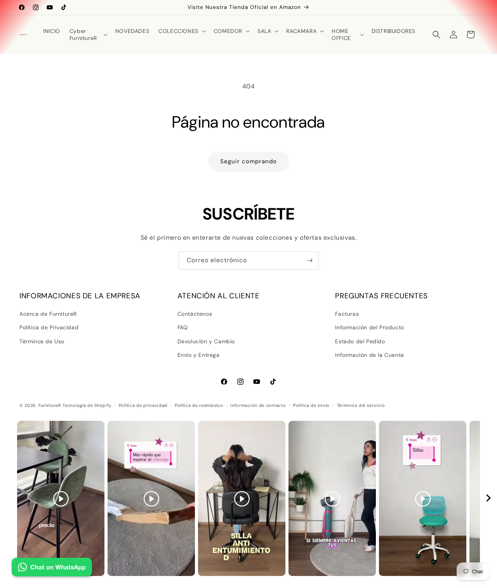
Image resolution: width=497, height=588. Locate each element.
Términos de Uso (41, 341)
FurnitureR (49, 405)
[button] (88, 34)
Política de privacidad (143, 405)
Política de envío (311, 405)
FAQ (182, 327)
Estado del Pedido (360, 341)
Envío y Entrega (198, 354)
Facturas (347, 313)
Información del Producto (369, 327)
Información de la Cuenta (369, 354)
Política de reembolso (199, 405)
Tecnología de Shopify (87, 405)
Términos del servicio (361, 405)
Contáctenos (194, 313)
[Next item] (488, 498)
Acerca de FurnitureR (48, 313)
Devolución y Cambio (206, 341)
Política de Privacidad (48, 327)
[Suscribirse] (309, 260)
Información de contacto (258, 405)
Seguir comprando (248, 161)
